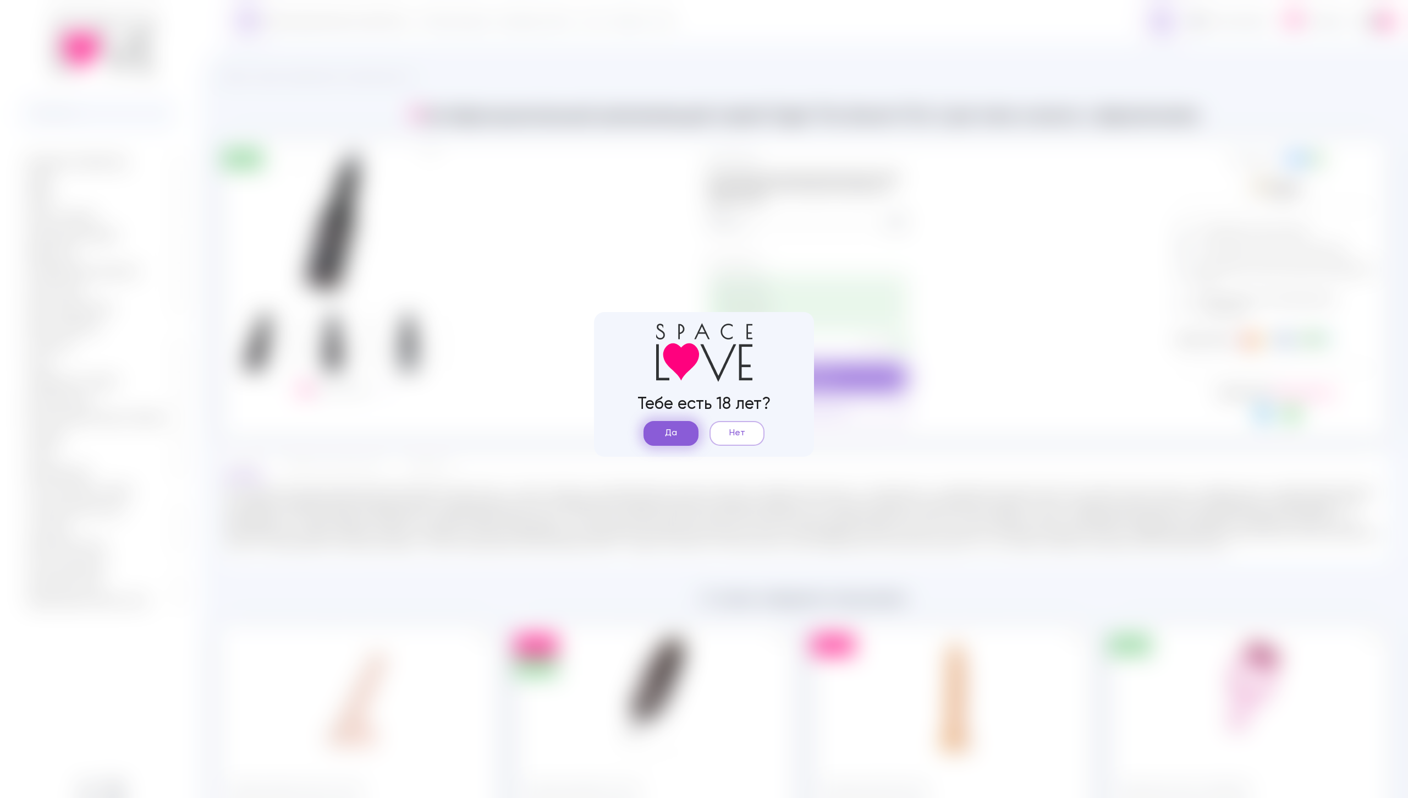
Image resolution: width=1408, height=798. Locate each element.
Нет (737, 433)
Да (671, 433)
